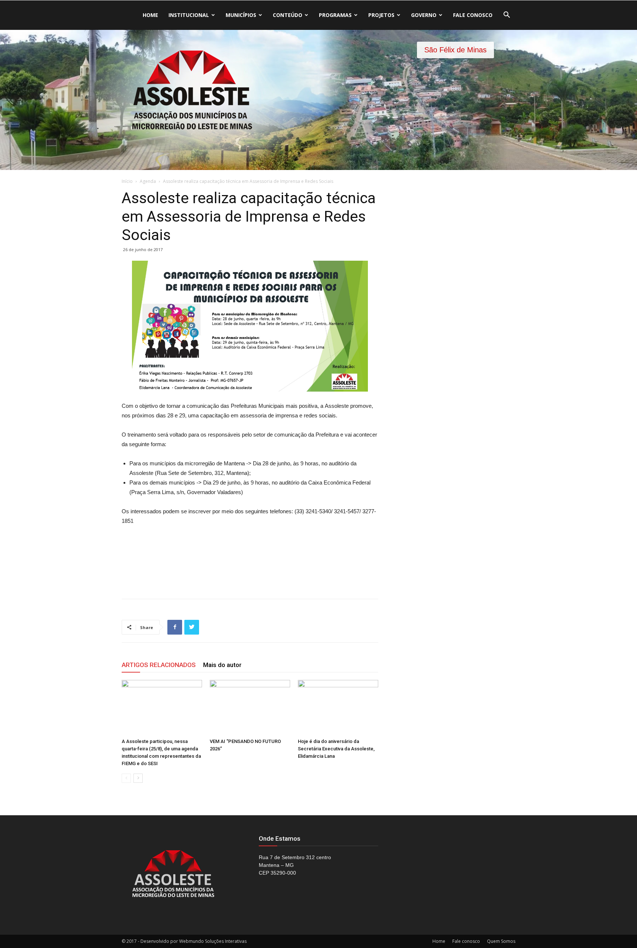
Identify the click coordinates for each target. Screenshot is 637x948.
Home (150, 14)
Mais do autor (222, 665)
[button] (506, 15)
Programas (335, 14)
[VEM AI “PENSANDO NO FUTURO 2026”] (250, 707)
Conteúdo (287, 14)
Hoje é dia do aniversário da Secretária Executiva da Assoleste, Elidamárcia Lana (336, 749)
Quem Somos (501, 941)
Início (127, 181)
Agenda (148, 181)
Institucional (188, 14)
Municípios (241, 14)
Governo (423, 14)
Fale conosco (472, 14)
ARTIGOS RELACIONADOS (159, 665)
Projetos (381, 14)
